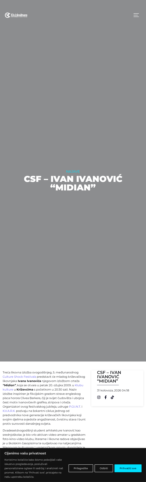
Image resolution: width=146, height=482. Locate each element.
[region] (73, 465)
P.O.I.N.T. (75, 406)
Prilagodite (81, 468)
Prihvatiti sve (128, 468)
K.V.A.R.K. (9, 411)
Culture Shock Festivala (19, 376)
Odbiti (104, 468)
